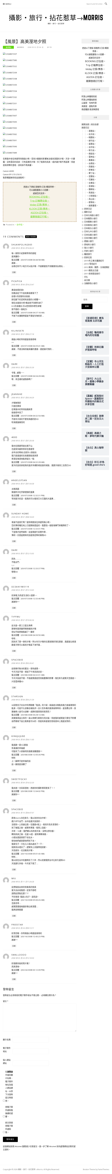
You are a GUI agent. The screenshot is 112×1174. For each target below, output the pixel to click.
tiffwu (15, 616)
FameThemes (103, 1169)
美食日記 (88, 208)
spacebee (17, 659)
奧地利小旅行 (90, 244)
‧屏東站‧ (91, 169)
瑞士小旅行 (89, 247)
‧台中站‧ (8, 47)
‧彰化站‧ (91, 150)
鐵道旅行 (88, 254)
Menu (8, 4)
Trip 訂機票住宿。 (39, 200)
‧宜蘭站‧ (91, 176)
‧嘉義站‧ (91, 160)
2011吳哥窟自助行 (92, 273)
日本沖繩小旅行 (90, 238)
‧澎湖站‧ (91, 186)
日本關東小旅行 (90, 221)
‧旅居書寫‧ (92, 205)
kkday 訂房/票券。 (39, 204)
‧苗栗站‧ (91, 144)
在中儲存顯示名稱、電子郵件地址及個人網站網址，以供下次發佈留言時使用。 (9, 1086)
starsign (17, 696)
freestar (17, 924)
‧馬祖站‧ (91, 192)
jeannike (16, 394)
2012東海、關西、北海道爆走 (97, 267)
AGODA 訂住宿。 (40, 212)
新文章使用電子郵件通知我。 (9, 1127)
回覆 (14, 272)
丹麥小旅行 (89, 251)
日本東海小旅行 (90, 225)
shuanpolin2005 (21, 244)
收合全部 (95, 124)
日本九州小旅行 (90, 231)
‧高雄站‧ (91, 166)
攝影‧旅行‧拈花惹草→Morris (56, 18)
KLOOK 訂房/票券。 (39, 208)
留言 (5, 1001)
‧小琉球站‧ (92, 195)
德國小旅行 (89, 241)
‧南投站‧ (91, 153)
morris (20, 47)
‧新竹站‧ (91, 140)
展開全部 (85, 124)
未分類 (87, 280)
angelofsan (19, 480)
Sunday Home (20, 513)
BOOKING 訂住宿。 (39, 196)
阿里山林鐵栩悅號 (89, 96)
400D (14, 437)
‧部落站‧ (91, 202)
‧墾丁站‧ (91, 173)
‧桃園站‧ (91, 137)
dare (14, 364)
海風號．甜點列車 (89, 106)
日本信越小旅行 (90, 234)
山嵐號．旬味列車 (89, 103)
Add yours (31, 237)
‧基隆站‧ (91, 131)
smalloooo (19, 954)
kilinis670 (17, 330)
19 (50, 47)
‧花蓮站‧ (91, 179)
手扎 (86, 277)
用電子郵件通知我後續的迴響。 (9, 1112)
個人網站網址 (6, 1061)
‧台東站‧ (91, 183)
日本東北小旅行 (90, 228)
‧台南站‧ (91, 163)
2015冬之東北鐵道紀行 (94, 260)
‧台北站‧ (91, 134)
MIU (13, 878)
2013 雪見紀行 (90, 264)
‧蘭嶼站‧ (91, 189)
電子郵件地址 (6, 1050)
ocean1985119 (20, 586)
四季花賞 (88, 257)
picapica (16, 281)
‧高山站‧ (91, 199)
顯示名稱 (6, 1039)
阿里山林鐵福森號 (89, 99)
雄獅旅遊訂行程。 (39, 216)
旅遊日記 (85, 127)
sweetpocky (19, 779)
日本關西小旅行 (90, 218)
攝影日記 (88, 212)
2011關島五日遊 (91, 270)
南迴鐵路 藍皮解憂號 (90, 109)
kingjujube (18, 736)
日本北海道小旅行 (91, 215)
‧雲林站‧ (91, 156)
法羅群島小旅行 (90, 283)
